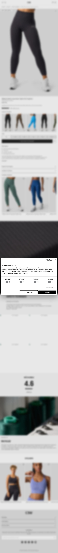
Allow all (47, 292)
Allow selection (29, 292)
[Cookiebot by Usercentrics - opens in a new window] (45, 260)
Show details (49, 287)
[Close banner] (55, 259)
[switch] (22, 282)
